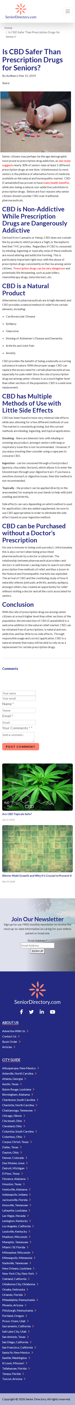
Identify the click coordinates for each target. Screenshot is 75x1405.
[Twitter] (31, 1012)
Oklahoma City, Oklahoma (19, 1284)
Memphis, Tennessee (15, 1242)
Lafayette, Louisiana (14, 1210)
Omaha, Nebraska (13, 1289)
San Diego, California (15, 1342)
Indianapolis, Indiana (15, 1194)
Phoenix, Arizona (13, 1305)
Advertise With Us (14, 1031)
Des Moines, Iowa (13, 1163)
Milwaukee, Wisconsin (16, 1252)
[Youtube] (52, 1012)
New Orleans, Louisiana (17, 1268)
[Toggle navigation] (68, 11)
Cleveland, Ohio (12, 1126)
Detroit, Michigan (13, 1168)
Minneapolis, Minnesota (17, 1257)
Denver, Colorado (13, 1157)
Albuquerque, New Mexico (19, 1068)
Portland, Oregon (13, 1315)
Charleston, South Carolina (19, 1099)
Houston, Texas (12, 1184)
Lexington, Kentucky (15, 1220)
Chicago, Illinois (12, 1115)
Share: (6, 83)
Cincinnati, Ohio (12, 1120)
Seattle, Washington (14, 1357)
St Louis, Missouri (13, 1363)
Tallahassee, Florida (14, 1368)
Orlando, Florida (12, 1294)
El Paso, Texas (11, 1173)
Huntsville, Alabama (15, 1189)
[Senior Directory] (21, 11)
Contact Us (9, 1036)
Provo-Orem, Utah (14, 1321)
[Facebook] (21, 1012)
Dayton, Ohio (10, 1152)
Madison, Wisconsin (15, 1236)
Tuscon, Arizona (12, 1378)
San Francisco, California (17, 1347)
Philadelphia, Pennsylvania (18, 1299)
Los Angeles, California (16, 1226)
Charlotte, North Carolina (18, 1105)
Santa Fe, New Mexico (16, 1352)
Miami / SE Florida (14, 1247)
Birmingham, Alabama (16, 1094)
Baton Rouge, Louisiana (17, 1089)
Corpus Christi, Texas (15, 1141)
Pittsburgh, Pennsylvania (17, 1310)
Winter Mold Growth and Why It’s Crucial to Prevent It (37, 875)
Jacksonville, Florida (15, 1199)
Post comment (20, 746)
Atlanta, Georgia (12, 1078)
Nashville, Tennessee (15, 1263)
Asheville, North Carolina (18, 1073)
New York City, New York (18, 1273)
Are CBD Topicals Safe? (17, 814)
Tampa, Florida (11, 1373)
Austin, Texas (10, 1084)
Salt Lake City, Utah (14, 1331)
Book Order (10, 1041)
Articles (7, 1047)
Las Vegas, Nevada (14, 1215)
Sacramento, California (16, 1326)
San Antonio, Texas (14, 1336)
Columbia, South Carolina (18, 1131)
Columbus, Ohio (12, 1136)
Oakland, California (14, 1278)
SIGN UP (37, 951)
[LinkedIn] (42, 1012)
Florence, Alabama (14, 1178)
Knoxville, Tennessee (15, 1205)
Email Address (37, 940)
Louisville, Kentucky (14, 1231)
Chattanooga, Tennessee (17, 1110)
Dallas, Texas (10, 1147)
